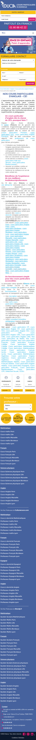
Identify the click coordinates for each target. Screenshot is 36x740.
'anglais (14, 287)
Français (14, 367)
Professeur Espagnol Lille (10, 570)
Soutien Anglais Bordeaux (10, 698)
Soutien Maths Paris (8, 620)
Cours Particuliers (4, 89)
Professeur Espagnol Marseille (11, 573)
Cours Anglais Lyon (7, 504)
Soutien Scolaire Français (10, 640)
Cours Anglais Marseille (9, 497)
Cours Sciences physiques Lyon (12, 484)
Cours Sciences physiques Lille (12, 474)
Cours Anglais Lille (7, 494)
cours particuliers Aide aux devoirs (17, 160)
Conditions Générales (18, 737)
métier (6, 125)
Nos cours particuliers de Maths (18, 338)
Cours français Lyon (8, 464)
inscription (13, 296)
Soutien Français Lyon (8, 655)
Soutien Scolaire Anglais (9, 686)
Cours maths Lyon (7, 443)
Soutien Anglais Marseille (10, 695)
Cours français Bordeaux (9, 461)
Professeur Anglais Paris (9, 590)
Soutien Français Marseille (10, 649)
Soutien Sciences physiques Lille (12, 669)
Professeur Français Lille (9, 547)
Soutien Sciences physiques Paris (13, 666)
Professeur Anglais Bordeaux (11, 599)
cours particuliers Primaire (14, 133)
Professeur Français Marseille (11, 550)
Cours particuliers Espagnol (18, 366)
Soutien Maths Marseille (9, 626)
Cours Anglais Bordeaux (9, 500)
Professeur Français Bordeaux (11, 553)
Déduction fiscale (12, 371)
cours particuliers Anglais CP (18, 328)
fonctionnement (10, 291)
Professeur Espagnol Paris (10, 567)
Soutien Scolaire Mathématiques (12, 617)
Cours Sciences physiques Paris (12, 471)
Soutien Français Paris (8, 643)
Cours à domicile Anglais (9, 587)
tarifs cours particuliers (12, 303)
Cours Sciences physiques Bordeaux (14, 481)
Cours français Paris (8, 452)
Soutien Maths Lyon (8, 632)
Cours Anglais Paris (7, 491)
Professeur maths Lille (8, 524)
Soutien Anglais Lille (8, 692)
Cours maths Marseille (8, 437)
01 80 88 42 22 (18, 27)
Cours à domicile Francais (10, 541)
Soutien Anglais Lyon (8, 701)
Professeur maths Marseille (10, 527)
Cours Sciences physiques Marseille (14, 478)
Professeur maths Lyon (9, 533)
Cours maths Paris (7, 431)
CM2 (28, 337)
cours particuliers (13, 331)
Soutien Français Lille (8, 646)
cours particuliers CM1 (18, 332)
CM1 (18, 335)
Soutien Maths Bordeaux (9, 629)
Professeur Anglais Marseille (11, 596)
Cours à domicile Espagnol (10, 564)
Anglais (12, 89)
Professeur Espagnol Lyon (10, 579)
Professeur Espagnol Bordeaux (12, 576)
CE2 (27, 331)
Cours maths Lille (7, 434)
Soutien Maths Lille (7, 623)
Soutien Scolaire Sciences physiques (14, 663)
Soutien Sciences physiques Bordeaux (14, 675)
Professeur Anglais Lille (9, 593)
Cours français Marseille (9, 458)
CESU (21, 371)
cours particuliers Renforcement (15, 163)
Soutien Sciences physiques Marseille (14, 672)
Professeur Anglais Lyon (9, 602)
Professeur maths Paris (9, 521)
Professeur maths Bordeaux (11, 530)
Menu (3, 33)
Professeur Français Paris (10, 544)
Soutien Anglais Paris (8, 689)
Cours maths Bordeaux (9, 440)
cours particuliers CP (20, 327)
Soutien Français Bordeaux (10, 652)
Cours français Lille (7, 455)
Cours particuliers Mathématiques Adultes (18, 361)
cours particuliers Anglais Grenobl (16, 267)
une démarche (6, 185)
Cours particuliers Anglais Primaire (24, 89)
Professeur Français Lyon (10, 556)
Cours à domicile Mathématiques (13, 518)
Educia (26, 284)
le (2, 125)
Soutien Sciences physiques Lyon (13, 678)
